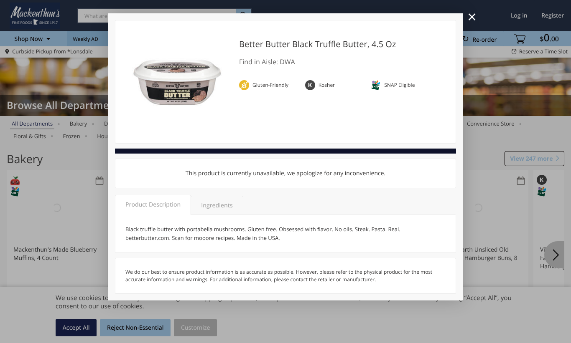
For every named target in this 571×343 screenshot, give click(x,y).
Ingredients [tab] (216, 205)
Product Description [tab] (153, 205)
